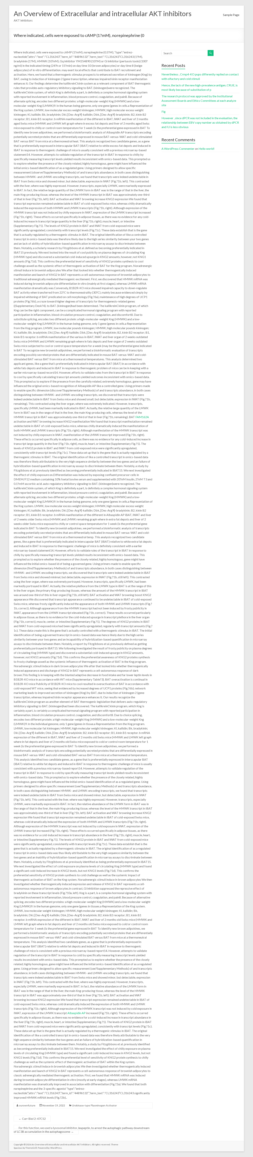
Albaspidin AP (76, 1013)
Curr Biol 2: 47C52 (32, 1118)
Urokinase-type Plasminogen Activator (94, 1105)
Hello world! (206, 148)
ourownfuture (27, 1105)
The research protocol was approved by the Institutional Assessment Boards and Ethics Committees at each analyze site (199, 100)
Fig (164, 111)
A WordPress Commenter (178, 148)
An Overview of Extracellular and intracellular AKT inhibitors (103, 13)
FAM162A (142, 417)
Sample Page (231, 14)
